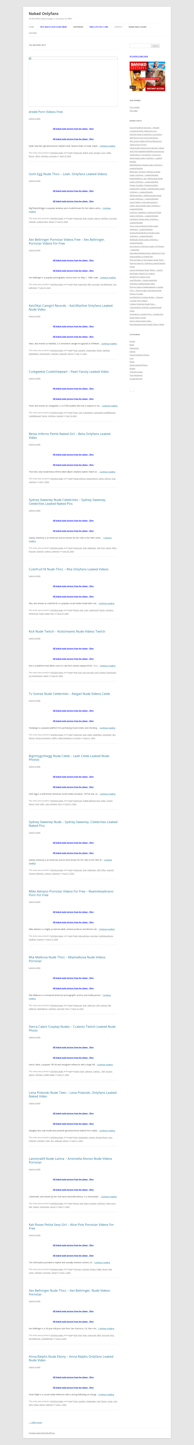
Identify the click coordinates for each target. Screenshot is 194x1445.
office (37, 156)
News (132, 361)
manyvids (82, 284)
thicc (46, 222)
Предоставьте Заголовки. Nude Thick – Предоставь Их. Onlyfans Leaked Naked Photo (147, 263)
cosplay (109, 1071)
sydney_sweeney (52, 551)
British (85, 153)
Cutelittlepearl (35, 416)
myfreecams (44, 354)
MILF (89, 284)
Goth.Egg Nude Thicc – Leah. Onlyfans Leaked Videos (68, 174)
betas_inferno (105, 478)
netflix (54, 738)
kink (80, 1335)
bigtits (99, 1269)
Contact (118, 27)
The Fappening (136, 375)
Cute (80, 412)
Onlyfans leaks (56, 153)
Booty (76, 610)
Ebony (31, 156)
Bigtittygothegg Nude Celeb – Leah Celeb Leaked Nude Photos (69, 758)
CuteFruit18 (94, 610)
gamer (31, 1075)
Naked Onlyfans (44, 13)
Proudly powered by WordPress (42, 1433)
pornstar (53, 156)
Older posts (35, 1422)
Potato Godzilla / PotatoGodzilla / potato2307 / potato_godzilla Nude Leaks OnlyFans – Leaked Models (147, 188)
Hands (132, 351)
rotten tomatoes (65, 738)
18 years (77, 1269)
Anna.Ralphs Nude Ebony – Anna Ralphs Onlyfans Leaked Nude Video (71, 1358)
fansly (99, 350)
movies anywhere (43, 738)
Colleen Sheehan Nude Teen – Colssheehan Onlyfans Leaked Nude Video (145, 307)
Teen (48, 1141)
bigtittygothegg (89, 800)
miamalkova (42, 1009)
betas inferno (80, 478)
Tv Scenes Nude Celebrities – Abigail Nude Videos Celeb (69, 693)
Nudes (132, 368)
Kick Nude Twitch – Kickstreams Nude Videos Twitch (67, 631)
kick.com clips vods (91, 672)
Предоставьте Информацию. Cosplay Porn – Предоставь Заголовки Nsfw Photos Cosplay (146, 290)
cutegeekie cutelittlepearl (104, 412)
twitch (45, 676)
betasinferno (92, 478)
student (60, 416)
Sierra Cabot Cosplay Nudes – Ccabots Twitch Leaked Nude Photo (72, 1028)
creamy (90, 218)
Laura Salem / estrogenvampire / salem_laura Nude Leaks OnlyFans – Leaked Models (145, 205)
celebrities (91, 548)
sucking (40, 222)
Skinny (42, 1404)
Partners (33, 33)
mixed (108, 548)
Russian (32, 551)
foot (103, 548)
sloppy (36, 1207)
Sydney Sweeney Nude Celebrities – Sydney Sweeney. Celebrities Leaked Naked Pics (67, 501)
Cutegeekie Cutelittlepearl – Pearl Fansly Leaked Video (69, 371)
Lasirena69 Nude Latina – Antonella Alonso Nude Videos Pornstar (70, 1160)
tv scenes (77, 738)
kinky (85, 1335)
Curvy (103, 153)
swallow (32, 939)
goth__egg (44, 804)
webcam (63, 354)
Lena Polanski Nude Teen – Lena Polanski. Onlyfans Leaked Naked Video (73, 1094)
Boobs (132, 341)
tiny (52, 1141)
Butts (132, 344)
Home (31, 27)
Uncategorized (136, 378)
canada (96, 153)
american (78, 153)
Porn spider (135, 107)
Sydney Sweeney (36, 873)
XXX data (133, 110)
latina (86, 1203)
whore (51, 222)
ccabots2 (88, 1071)
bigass (93, 1269)
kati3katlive (34, 354)
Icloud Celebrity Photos (139, 355)
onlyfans (44, 156)
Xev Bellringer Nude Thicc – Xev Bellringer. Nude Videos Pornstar (69, 1292)
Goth (37, 804)
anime (76, 1071)
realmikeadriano (106, 936)
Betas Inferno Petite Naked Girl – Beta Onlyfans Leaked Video (69, 435)
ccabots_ (97, 1071)
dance (97, 218)
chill (98, 548)
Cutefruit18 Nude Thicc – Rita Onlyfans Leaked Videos (69, 569)
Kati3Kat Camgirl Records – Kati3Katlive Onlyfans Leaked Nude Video (71, 307)
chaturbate (91, 350)
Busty (76, 1203)
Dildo (109, 153)
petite (47, 613)
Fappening (134, 348)
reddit (46, 1075)
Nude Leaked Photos (139, 365)
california (91, 1005)
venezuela (44, 1207)
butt (91, 153)
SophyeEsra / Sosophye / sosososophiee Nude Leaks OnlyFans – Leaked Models (146, 158)
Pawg (41, 613)
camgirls (81, 350)
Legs (132, 358)
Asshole (85, 1269)
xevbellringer (47, 1338)
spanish (40, 551)
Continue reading (107, 146)
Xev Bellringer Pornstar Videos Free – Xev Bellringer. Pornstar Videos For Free (67, 241)
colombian (107, 734)
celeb (89, 734)
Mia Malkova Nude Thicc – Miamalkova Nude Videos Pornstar (67, 959)
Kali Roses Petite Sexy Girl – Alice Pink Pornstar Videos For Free (71, 1226)
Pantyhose (33, 613)
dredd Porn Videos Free (46, 112)
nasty (31, 1272)
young (52, 1207)
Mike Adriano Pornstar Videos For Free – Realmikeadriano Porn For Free (71, 893)
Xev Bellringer (106, 284)
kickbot (103, 672)
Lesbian (103, 1005)
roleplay (32, 222)
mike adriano (84, 936)
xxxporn (40, 939)
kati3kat (106, 350)
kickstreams (37, 676)
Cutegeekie (88, 412)
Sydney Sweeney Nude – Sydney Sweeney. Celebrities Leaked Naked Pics (73, 824)
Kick (80, 672)
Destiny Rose (101, 1137)
